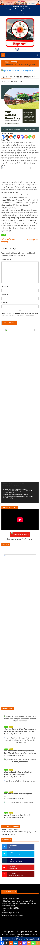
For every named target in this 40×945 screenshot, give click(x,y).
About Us (25, 9)
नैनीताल (10, 727)
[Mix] (26, 137)
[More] (33, 137)
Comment (6, 260)
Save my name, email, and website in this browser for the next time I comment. (19, 314)
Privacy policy (10, 9)
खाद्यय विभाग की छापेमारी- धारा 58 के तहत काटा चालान (18, 795)
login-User (20, 11)
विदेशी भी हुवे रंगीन (33, 240)
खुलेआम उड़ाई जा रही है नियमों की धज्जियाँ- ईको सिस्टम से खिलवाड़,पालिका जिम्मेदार (18, 773)
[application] (20, 492)
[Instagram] (21, 14)
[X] (7, 137)
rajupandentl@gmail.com (10, 913)
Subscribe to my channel (21, 534)
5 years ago (10, 734)
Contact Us (32, 9)
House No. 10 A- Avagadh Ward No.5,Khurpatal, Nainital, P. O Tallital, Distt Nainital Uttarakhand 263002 (18, 903)
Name (4, 287)
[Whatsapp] (30, 137)
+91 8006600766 (13, 908)
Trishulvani (19, 734)
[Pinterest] (18, 137)
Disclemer (18, 9)
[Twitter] (18, 14)
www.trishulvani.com (15, 915)
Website (4, 303)
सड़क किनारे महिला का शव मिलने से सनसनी (17, 815)
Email (4, 295)
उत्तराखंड (3, 234)
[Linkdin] (23, 14)
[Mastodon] (22, 137)
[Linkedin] (14, 137)
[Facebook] (15, 14)
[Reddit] (11, 137)
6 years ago (10, 755)
